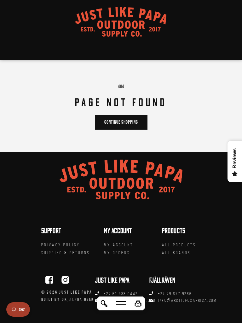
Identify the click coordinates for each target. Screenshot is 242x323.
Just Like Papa (75, 292)
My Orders (117, 252)
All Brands (176, 252)
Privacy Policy (60, 245)
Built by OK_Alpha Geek (68, 299)
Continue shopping (121, 122)
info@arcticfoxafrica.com (187, 300)
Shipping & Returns (65, 252)
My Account (118, 245)
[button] (138, 303)
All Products (179, 245)
